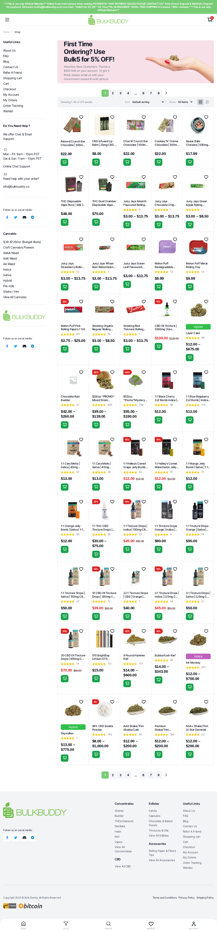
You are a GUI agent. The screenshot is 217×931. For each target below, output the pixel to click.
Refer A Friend (12, 72)
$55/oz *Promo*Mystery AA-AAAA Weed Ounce (134, 402)
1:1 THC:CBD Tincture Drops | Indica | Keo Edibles (104, 529)
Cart (6, 83)
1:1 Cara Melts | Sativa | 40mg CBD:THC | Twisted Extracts (104, 469)
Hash (118, 831)
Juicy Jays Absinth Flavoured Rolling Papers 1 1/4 (134, 204)
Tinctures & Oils (158, 830)
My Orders (10, 100)
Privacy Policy (186, 897)
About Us (9, 50)
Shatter (119, 810)
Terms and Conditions (165, 897)
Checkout (9, 89)
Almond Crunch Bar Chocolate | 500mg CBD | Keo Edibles (73, 145)
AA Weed (9, 264)
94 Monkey (193, 662)
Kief (117, 836)
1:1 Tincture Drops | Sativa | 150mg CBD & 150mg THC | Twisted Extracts (73, 598)
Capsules (154, 815)
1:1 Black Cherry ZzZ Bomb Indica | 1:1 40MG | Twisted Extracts (166, 402)
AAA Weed (10, 258)
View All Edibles (159, 835)
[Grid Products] (200, 102)
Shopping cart (12, 78)
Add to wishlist (81, 117)
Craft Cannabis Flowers (18, 247)
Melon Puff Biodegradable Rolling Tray (164, 267)
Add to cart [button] (64, 162)
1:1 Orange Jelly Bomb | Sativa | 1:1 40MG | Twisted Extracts (72, 531)
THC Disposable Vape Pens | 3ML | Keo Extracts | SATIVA (72, 206)
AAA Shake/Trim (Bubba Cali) (133, 727)
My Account (11, 94)
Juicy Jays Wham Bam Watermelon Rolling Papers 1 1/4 (104, 267)
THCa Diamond (124, 821)
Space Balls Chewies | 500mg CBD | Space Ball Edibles (197, 146)
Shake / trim (11, 291)
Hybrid (7, 280)
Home (6, 32)
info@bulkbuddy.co (16, 186)
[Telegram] (32, 217)
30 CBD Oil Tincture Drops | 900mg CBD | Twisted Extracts (73, 659)
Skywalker (67, 733)
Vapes (118, 842)
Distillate (120, 826)
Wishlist (8, 111)
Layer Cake (193, 333)
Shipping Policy (205, 897)
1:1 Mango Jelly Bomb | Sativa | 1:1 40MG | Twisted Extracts (197, 469)
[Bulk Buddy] (108, 20)
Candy (153, 810)
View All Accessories (162, 860)
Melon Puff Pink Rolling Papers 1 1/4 (73, 327)
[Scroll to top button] (210, 912)
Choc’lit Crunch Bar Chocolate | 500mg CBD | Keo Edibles (135, 144)
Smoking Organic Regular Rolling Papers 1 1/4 (102, 329)
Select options (189, 162)
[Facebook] (7, 217)
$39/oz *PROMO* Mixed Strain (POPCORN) (103, 400)
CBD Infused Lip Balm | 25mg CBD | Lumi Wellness (103, 144)
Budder (119, 815)
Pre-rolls (8, 286)
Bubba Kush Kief (165, 655)
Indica (7, 269)
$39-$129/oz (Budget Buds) (22, 242)
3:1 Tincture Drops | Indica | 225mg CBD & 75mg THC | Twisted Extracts (167, 598)
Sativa (7, 275)
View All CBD (123, 866)
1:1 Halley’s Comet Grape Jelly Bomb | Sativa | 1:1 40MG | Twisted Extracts (135, 469)
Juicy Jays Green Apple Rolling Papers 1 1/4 (196, 204)
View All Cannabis (14, 297)
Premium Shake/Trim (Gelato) (162, 729)
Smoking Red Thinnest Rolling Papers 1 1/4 (133, 329)
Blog (6, 61)
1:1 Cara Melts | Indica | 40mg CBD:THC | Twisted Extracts (73, 469)
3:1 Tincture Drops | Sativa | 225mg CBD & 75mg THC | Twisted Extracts (198, 598)
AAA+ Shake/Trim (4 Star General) (197, 727)
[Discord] (24, 217)
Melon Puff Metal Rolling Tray (196, 265)
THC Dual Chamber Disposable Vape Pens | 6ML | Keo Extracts (104, 206)
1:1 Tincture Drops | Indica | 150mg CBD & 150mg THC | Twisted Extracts (135, 531)
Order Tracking (13, 105)
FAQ (6, 56)
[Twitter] (15, 217)
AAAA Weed (11, 253)
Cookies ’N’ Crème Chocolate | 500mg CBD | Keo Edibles (167, 144)
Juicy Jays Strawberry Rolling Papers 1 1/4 (72, 267)
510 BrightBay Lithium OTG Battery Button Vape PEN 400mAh (104, 661)
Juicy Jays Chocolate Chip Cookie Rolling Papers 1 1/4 (164, 206)
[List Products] (207, 102)
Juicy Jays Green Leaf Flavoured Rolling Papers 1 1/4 (135, 267)
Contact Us (10, 67)
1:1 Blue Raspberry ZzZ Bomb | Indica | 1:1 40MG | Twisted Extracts (198, 402)
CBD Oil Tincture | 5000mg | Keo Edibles (166, 329)
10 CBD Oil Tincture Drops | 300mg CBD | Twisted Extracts (104, 596)
